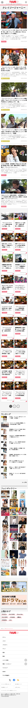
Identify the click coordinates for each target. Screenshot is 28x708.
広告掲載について (4, 687)
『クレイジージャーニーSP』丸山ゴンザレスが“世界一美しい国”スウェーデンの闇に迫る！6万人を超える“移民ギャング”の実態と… (14, 32)
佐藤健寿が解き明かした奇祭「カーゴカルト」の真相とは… (7, 266)
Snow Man (20, 614)
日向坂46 (4, 620)
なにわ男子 (5, 617)
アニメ (4, 648)
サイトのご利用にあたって (6, 684)
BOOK (4, 671)
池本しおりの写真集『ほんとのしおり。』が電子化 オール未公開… (16, 461)
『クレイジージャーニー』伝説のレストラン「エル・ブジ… (20, 372)
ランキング (5, 667)
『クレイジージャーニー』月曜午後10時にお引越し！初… (7, 224)
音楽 (4, 652)
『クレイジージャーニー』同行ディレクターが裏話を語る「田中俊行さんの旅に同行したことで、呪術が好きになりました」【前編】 (14, 131)
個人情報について (18, 684)
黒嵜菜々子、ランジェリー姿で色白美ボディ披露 (17, 474)
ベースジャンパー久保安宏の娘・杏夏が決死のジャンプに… (7, 308)
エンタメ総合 (5, 660)
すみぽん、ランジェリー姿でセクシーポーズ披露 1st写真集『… (17, 417)
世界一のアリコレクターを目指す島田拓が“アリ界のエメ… (20, 245)
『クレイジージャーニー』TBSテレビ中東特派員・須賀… (7, 352)
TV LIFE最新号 (6, 675)
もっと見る (24, 482)
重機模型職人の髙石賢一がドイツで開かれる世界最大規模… (20, 329)
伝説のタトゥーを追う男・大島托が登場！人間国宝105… (20, 224)
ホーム (2, 628)
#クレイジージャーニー (9, 628)
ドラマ (4, 641)
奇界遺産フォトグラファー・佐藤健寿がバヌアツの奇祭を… (20, 266)
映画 (4, 656)
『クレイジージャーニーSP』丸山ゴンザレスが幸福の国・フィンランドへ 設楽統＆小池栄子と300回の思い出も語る (13, 69)
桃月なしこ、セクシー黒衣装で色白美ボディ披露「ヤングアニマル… (17, 442)
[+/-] (26, 660)
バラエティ (4, 41)
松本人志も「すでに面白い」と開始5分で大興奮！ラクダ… (7, 245)
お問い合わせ (17, 687)
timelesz (4, 614)
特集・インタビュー (5, 78)
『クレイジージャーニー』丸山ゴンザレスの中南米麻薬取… (20, 393)
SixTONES (12, 614)
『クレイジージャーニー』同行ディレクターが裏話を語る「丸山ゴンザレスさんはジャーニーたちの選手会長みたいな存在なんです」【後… (14, 100)
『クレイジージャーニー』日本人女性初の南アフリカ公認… (20, 352)
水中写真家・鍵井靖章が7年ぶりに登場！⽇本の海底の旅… (7, 372)
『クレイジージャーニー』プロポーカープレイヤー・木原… (7, 393)
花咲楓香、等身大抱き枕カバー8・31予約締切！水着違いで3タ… (17, 455)
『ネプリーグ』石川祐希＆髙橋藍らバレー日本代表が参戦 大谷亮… (17, 424)
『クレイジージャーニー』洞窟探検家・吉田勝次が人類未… (20, 308)
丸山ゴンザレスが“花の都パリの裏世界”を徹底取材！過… (7, 287)
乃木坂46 (13, 617)
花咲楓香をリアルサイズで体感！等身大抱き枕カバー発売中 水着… (17, 430)
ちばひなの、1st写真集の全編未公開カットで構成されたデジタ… (17, 436)
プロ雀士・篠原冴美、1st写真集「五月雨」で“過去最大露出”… (17, 449)
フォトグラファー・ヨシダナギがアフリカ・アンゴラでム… (20, 287)
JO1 (11, 620)
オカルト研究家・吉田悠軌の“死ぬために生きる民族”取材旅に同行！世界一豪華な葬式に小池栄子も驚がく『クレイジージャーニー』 (13, 165)
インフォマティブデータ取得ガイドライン (9, 690)
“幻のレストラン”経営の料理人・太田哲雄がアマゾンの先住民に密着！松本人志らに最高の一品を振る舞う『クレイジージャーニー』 (14, 197)
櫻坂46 (19, 617)
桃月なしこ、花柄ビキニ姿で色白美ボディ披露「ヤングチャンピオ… (17, 468)
